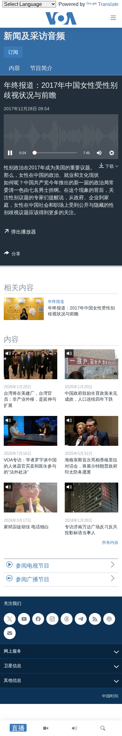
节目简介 (41, 68)
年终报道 (56, 301)
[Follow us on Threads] (67, 619)
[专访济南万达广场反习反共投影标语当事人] (91, 497)
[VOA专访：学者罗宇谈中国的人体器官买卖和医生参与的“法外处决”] (30, 431)
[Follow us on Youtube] (24, 619)
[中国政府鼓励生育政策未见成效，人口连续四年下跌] (91, 364)
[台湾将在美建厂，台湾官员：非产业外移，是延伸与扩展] (30, 364)
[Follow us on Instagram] (52, 619)
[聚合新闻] (95, 619)
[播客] (109, 619)
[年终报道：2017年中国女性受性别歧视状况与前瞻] (24, 309)
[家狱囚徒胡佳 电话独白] (30, 497)
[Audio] (74, 728)
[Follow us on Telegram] (81, 619)
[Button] (12, 255)
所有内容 (110, 542)
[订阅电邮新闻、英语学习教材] (10, 633)
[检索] (103, 728)
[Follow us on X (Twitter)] (10, 619)
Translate (108, 4)
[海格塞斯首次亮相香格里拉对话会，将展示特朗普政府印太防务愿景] (91, 431)
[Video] (45, 728)
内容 (14, 68)
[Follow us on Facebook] (38, 619)
